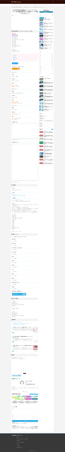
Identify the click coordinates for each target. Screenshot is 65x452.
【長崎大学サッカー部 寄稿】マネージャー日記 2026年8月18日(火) (48, 156)
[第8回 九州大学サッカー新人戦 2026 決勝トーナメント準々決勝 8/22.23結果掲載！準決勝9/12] (22, 398)
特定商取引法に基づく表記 (19, 447)
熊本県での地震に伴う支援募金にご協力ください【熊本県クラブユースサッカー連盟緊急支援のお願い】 (48, 143)
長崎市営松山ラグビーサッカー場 (16, 194)
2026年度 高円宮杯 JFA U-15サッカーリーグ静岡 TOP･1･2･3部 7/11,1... (48, 109)
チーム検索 (41, 68)
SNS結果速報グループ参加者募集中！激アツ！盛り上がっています (48, 93)
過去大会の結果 (15, 58)
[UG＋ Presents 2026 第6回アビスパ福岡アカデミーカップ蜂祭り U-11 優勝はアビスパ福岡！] (35, 398)
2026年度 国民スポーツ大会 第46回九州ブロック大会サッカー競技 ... (48, 23)
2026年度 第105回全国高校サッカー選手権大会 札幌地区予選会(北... (48, 32)
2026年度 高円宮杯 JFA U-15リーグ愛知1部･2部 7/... (48, 42)
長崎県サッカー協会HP (17, 139)
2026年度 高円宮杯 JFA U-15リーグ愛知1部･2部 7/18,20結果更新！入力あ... (48, 106)
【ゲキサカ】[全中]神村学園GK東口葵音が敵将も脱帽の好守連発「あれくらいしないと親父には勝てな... (48, 136)
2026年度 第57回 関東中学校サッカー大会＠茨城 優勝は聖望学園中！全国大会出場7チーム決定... (48, 83)
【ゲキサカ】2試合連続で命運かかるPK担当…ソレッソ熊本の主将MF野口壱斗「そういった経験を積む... (48, 150)
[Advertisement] (25, 23)
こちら (17, 245)
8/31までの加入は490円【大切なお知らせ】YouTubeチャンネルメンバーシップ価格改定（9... (48, 140)
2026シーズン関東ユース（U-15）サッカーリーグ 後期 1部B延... (48, 48)
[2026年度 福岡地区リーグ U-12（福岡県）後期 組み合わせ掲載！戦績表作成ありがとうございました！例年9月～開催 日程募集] (15, 398)
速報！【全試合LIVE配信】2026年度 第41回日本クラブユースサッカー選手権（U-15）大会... (48, 103)
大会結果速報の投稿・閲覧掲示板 (47, 19)
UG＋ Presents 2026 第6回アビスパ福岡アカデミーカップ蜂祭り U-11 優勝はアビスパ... (35, 402)
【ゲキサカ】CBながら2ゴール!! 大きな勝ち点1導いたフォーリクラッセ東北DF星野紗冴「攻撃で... (48, 160)
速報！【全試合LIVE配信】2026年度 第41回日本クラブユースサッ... (48, 26)
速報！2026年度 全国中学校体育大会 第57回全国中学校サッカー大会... (48, 36)
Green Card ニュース (15, 1)
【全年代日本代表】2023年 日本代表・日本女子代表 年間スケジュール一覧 (22, 323)
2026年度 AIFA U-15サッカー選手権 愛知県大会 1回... (48, 29)
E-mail (12, 416)
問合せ (40, 73)
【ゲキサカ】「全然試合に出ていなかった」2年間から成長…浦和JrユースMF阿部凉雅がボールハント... (48, 147)
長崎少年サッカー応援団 (19, 294)
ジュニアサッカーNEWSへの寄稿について (21, 442)
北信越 (40, 55)
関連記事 (14, 59)
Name (12, 414)
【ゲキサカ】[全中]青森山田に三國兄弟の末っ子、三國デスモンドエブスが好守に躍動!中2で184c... (48, 132)
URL (12, 418)
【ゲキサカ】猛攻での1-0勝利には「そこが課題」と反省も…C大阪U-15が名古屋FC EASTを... (48, 164)
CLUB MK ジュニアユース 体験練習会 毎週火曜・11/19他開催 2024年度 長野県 (29, 428)
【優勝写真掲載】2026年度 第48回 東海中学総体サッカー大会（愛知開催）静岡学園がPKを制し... (48, 90)
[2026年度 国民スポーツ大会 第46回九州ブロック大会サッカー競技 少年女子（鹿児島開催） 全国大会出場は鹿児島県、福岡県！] (28, 398)
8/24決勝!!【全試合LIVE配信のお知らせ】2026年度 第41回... (48, 45)
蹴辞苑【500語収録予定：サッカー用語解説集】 (19, 324)
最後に (14, 60)
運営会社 (18, 437)
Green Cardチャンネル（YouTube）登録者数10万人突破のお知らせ (46, 121)
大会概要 (14, 56)
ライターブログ (25, 391)
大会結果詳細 (14, 55)
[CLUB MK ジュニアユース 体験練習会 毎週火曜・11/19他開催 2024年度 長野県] (36, 426)
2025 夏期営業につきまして (42, 118)
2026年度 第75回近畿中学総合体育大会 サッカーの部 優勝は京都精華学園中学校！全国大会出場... (48, 97)
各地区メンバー (15, 57)
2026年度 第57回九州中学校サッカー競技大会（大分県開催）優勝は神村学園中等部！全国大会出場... (48, 100)
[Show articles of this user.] (18, 383)
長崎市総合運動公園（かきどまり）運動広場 (17, 195)
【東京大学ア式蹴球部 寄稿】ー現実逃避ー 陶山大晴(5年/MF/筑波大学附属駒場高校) (48, 153)
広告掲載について (18, 440)
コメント (17, 374)
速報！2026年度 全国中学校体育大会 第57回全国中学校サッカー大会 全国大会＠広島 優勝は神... (48, 87)
